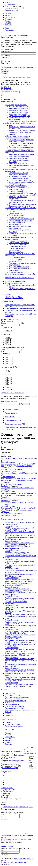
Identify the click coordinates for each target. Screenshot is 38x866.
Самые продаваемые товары (12, 519)
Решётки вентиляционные (15, 706)
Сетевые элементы (12, 704)
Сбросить (8, 389)
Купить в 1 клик (6, 469)
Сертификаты (10, 17)
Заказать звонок (23, 35)
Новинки (8, 294)
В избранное (5, 471)
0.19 (10, 359)
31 (9, 342)
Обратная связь (7, 788)
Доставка (8, 19)
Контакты (8, 21)
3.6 (9, 382)
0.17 (10, 357)
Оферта (8, 23)
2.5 (9, 380)
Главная (8, 14)
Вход (7, 28)
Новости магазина (10, 402)
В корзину (28, 466)
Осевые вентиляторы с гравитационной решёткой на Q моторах (20, 305)
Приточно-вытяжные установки (17, 697)
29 (9, 340)
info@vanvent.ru (7, 89)
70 (9, 344)
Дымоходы (9, 715)
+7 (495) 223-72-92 (8, 790)
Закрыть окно (6, 88)
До (23, 323)
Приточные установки (13, 695)
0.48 (10, 361)
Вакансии (8, 25)
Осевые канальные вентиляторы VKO (19, 308)
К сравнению (17, 469)
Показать (8, 387)
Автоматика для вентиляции (15, 701)
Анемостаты (9, 713)
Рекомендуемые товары (14, 298)
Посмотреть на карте (10, 768)
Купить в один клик (24, 839)
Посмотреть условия (16, 761)
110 (9, 338)
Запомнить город (11, 10)
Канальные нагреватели (14, 699)
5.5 (9, 384)
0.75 (10, 363)
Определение (10, 4)
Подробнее (5, 467)
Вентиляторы (10, 693)
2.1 (9, 378)
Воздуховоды (10, 702)
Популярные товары (12, 296)
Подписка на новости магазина (12, 393)
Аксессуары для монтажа (14, 708)
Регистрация (9, 30)
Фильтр (3, 447)
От (2, 323)
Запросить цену (20, 862)
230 (9, 331)
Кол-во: (4, 803)
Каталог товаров (7, 101)
